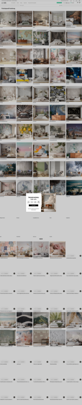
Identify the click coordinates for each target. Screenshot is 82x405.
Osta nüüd (34, 205)
